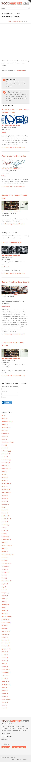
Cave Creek (6, 462)
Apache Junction (7, 421)
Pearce (4, 598)
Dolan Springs (6, 492)
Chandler (5, 465)
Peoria (4, 601)
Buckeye (5, 448)
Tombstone (6, 669)
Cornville (5, 486)
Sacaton (5, 625)
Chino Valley (6, 468)
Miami (4, 578)
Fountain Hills (6, 519)
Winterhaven (6, 699)
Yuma (4, 708)
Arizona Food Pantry (17, 21)
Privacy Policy (6, 733)
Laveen (5, 560)
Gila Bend (5, 525)
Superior (5, 657)
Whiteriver (5, 681)
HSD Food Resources (19, 747)
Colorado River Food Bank (12, 243)
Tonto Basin (6, 672)
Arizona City (6, 427)
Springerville (6, 649)
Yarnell (4, 705)
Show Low (5, 640)
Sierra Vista (6, 643)
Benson (5, 436)
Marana (5, 569)
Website (4, 132)
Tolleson (5, 666)
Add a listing (5, 739)
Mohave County (21, 70)
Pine (4, 607)
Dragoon (5, 498)
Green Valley (6, 539)
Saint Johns (6, 631)
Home (10, 21)
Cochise (5, 474)
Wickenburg (6, 684)
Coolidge (5, 480)
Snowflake (5, 646)
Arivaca (5, 424)
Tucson (5, 678)
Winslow (5, 696)
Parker (4, 590)
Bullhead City (6, 451)
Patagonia (5, 592)
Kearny (4, 548)
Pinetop (5, 610)
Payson (5, 595)
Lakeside (5, 557)
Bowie (4, 445)
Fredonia (5, 522)
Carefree (5, 457)
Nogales (5, 584)
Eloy (4, 507)
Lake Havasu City (7, 554)
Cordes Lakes (6, 483)
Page (4, 587)
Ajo (3, 415)
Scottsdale (5, 634)
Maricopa (5, 572)
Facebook (5, 736)
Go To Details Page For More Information (13, 147)
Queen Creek (6, 622)
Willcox (5, 690)
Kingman (5, 551)
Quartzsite (5, 619)
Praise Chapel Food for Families (14, 156)
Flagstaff (5, 510)
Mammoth (5, 566)
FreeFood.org (6, 747)
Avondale (5, 433)
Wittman (5, 702)
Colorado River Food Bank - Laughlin (15, 282)
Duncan (5, 501)
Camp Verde (6, 454)
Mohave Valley (7, 581)
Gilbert (4, 527)
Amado (4, 418)
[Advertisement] (15, 39)
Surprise (5, 660)
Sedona (5, 637)
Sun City (5, 655)
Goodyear (5, 536)
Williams (5, 693)
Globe (4, 533)
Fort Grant (5, 516)
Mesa (4, 575)
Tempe (4, 663)
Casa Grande (6, 459)
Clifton (4, 471)
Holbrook (5, 542)
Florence (5, 513)
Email (3, 267)
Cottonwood (6, 489)
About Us (19, 759)
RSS (2, 736)
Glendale (5, 530)
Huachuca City (7, 545)
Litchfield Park (7, 563)
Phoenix (5, 604)
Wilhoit (4, 687)
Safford (5, 628)
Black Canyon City (8, 442)
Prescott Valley (7, 616)
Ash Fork (5, 430)
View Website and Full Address (11, 125)
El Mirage (5, 504)
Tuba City (5, 675)
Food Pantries (15, 4)
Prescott (5, 613)
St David (5, 652)
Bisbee (4, 439)
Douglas (5, 495)
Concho (5, 477)
